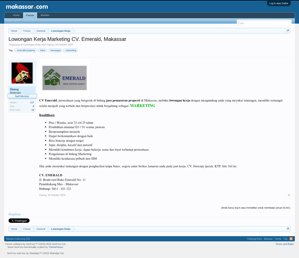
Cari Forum (14, 20)
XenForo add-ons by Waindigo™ (24, 253)
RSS (291, 238)
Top (285, 238)
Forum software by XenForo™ (35, 244)
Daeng (50, 44)
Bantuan (268, 238)
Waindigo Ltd (56, 253)
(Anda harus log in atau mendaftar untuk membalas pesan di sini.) (255, 207)
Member (45, 15)
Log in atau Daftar (278, 3)
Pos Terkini (30, 20)
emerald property (26, 50)
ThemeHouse (56, 247)
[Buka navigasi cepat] (287, 30)
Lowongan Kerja (31, 44)
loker (43, 50)
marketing (71, 50)
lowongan (56, 50)
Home (16, 15)
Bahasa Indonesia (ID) (18, 238)
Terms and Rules (285, 244)
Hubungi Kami (254, 238)
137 (32, 102)
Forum (30, 15)
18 (33, 110)
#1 (289, 195)
